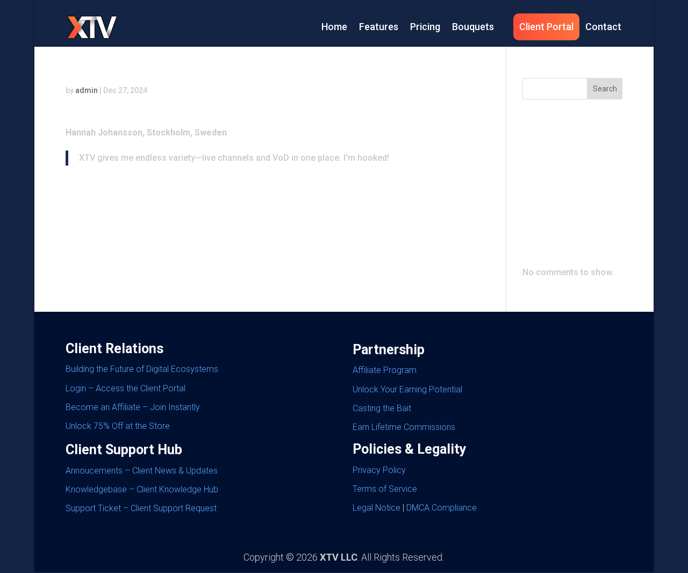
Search (605, 88)
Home (334, 26)
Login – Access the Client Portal (125, 388)
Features (378, 26)
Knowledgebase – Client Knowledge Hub (142, 489)
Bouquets (473, 26)
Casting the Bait (382, 408)
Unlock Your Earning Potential (407, 389)
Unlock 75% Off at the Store (118, 426)
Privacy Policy (379, 470)
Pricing (425, 26)
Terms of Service (385, 489)
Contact (603, 26)
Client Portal (546, 26)
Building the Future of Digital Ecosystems (142, 369)
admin (86, 90)
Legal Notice (376, 508)
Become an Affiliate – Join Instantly (133, 407)
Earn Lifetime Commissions (404, 427)
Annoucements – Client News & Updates (142, 470)
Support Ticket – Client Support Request (141, 508)
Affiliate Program (385, 370)
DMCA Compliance (441, 508)
